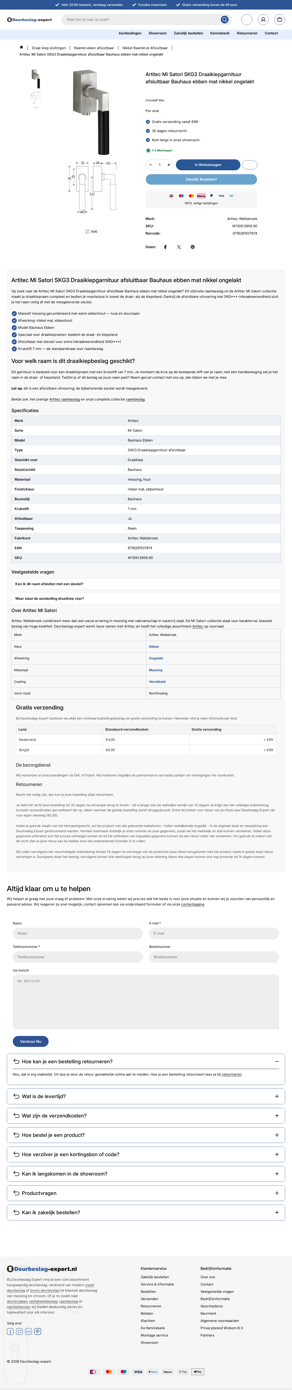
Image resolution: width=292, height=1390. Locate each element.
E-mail (155, 923)
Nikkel (154, 646)
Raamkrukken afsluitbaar (94, 48)
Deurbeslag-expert (35, 1361)
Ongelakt (156, 658)
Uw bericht (21, 970)
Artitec (197, 626)
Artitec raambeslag (64, 399)
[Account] (263, 19)
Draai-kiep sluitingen (49, 48)
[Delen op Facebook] (165, 247)
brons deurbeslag (44, 1290)
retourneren (232, 1074)
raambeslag (135, 399)
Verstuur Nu (30, 1041)
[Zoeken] (225, 19)
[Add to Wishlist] (249, 164)
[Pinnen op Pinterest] (192, 247)
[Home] (21, 47)
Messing (155, 670)
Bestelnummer (159, 947)
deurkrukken (17, 1301)
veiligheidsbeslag (43, 1301)
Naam (17, 923)
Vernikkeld (157, 682)
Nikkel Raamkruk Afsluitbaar (145, 48)
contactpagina (192, 904)
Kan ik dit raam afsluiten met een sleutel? (49, 584)
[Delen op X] (179, 247)
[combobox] (146, 19)
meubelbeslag (18, 1307)
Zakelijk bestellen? (201, 179)
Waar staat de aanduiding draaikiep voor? (49, 598)
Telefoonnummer (26, 947)
